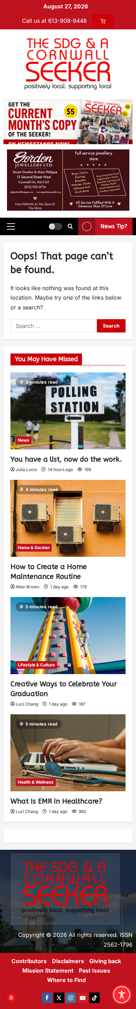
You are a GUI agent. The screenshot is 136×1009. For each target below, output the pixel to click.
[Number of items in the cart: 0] (103, 21)
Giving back (105, 961)
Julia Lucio (26, 469)
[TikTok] (94, 998)
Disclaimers (68, 961)
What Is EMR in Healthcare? (56, 801)
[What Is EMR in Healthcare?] (68, 752)
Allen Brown (27, 586)
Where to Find (66, 979)
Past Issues (94, 970)
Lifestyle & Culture (36, 664)
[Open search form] (70, 226)
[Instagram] (71, 998)
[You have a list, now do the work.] (68, 410)
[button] (10, 226)
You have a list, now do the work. (66, 459)
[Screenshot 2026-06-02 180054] (68, 179)
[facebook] (47, 998)
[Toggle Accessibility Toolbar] (122, 995)
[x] (59, 998)
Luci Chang (27, 704)
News (23, 440)
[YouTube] (82, 998)
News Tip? (113, 226)
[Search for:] (53, 325)
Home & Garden (34, 547)
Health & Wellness (36, 782)
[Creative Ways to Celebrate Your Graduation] (68, 635)
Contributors (29, 961)
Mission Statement (48, 970)
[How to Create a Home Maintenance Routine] (68, 518)
